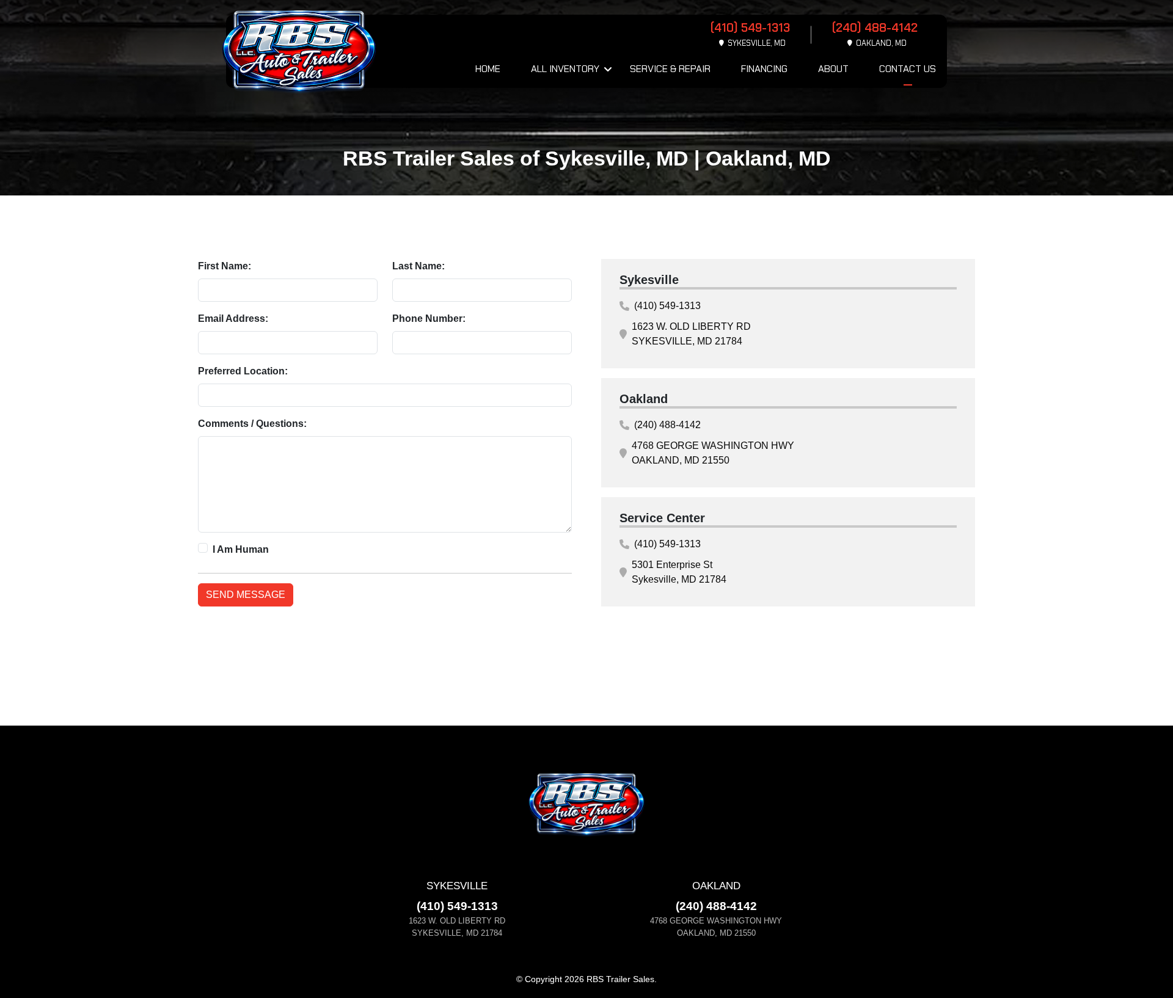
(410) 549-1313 (667, 305)
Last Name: (418, 266)
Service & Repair (670, 68)
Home (487, 68)
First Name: (224, 266)
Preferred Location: (243, 371)
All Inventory (565, 68)
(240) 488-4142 (667, 425)
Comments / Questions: (252, 423)
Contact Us (907, 68)
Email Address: (233, 318)
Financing (764, 68)
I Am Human (241, 549)
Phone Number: (429, 318)
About (833, 68)
